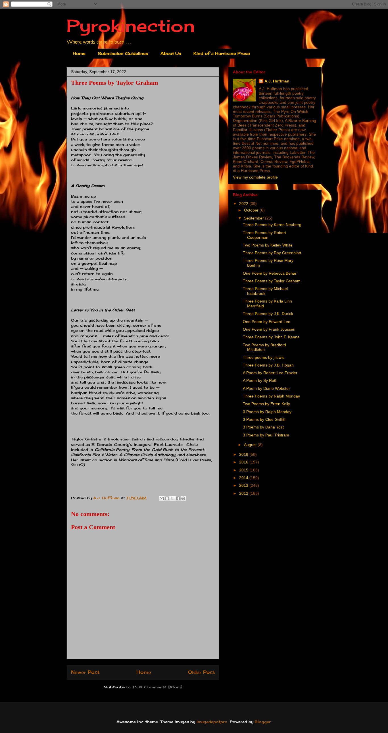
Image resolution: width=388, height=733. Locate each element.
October (252, 210)
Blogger (263, 721)
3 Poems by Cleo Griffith (265, 419)
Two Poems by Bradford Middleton (264, 347)
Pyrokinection (130, 25)
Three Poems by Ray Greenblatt (272, 252)
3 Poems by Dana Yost (263, 427)
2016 (244, 462)
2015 (244, 470)
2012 (244, 493)
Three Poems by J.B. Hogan (268, 365)
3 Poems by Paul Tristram (266, 435)
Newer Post (85, 672)
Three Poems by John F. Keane (271, 337)
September (254, 218)
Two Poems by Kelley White (268, 245)
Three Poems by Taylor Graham (272, 281)
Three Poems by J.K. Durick (268, 313)
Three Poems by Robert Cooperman (264, 235)
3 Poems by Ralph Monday (267, 411)
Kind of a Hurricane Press (221, 53)
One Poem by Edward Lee (266, 321)
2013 (244, 485)
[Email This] (161, 498)
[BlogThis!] (167, 498)
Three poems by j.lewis (263, 357)
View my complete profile (255, 177)
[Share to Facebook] (178, 498)
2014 (244, 477)
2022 (244, 203)
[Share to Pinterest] (183, 498)
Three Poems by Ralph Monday (271, 396)
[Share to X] (172, 498)
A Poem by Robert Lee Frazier (270, 372)
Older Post (201, 672)
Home (79, 53)
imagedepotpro (212, 721)
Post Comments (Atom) (157, 687)
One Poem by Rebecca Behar (270, 273)
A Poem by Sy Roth (260, 380)
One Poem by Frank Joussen (269, 329)
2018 (244, 454)
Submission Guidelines (123, 53)
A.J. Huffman (276, 81)
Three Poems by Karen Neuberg (272, 224)
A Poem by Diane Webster (266, 388)
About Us (170, 53)
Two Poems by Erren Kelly (266, 403)
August (251, 444)
